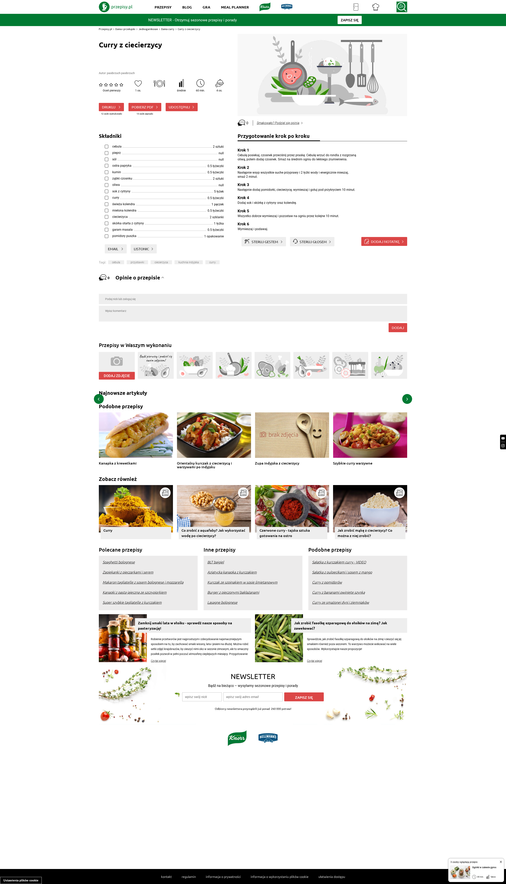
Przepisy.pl (105, 29)
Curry (107, 530)
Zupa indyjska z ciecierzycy (277, 463)
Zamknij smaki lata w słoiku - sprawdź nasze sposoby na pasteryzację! (185, 625)
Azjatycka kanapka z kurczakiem (232, 572)
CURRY (212, 262)
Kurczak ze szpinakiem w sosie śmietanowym (242, 582)
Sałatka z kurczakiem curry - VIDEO (339, 562)
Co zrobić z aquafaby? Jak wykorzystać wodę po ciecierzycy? (213, 533)
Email (113, 249)
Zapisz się (304, 697)
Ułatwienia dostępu (331, 876)
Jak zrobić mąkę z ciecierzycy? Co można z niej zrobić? (365, 533)
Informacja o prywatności (223, 876)
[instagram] (503, 445)
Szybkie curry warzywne (352, 463)
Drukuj (109, 107)
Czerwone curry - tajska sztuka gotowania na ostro (285, 533)
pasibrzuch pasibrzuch (121, 73)
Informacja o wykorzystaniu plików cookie (280, 876)
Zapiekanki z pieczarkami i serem (128, 572)
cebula (116, 262)
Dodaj (398, 327)
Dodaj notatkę (385, 241)
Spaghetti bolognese (119, 562)
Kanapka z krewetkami (118, 463)
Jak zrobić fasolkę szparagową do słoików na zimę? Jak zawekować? (340, 625)
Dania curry (167, 29)
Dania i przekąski (125, 29)
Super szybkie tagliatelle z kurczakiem (132, 602)
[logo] (115, 7)
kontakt (166, 876)
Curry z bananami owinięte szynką (338, 592)
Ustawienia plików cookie (20, 880)
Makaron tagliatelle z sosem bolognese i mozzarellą (143, 582)
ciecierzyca (161, 262)
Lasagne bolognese (222, 602)
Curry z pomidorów (327, 582)
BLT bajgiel (215, 562)
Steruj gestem (265, 242)
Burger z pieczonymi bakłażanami (233, 592)
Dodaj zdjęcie (117, 376)
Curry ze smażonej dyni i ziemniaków (340, 602)
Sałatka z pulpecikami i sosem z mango (342, 572)
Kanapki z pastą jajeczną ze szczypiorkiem (135, 592)
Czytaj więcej (158, 660)
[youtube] (503, 438)
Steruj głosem (313, 242)
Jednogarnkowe (148, 29)
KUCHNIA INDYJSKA (188, 262)
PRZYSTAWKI (137, 262)
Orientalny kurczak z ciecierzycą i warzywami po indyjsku (204, 465)
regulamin (189, 876)
